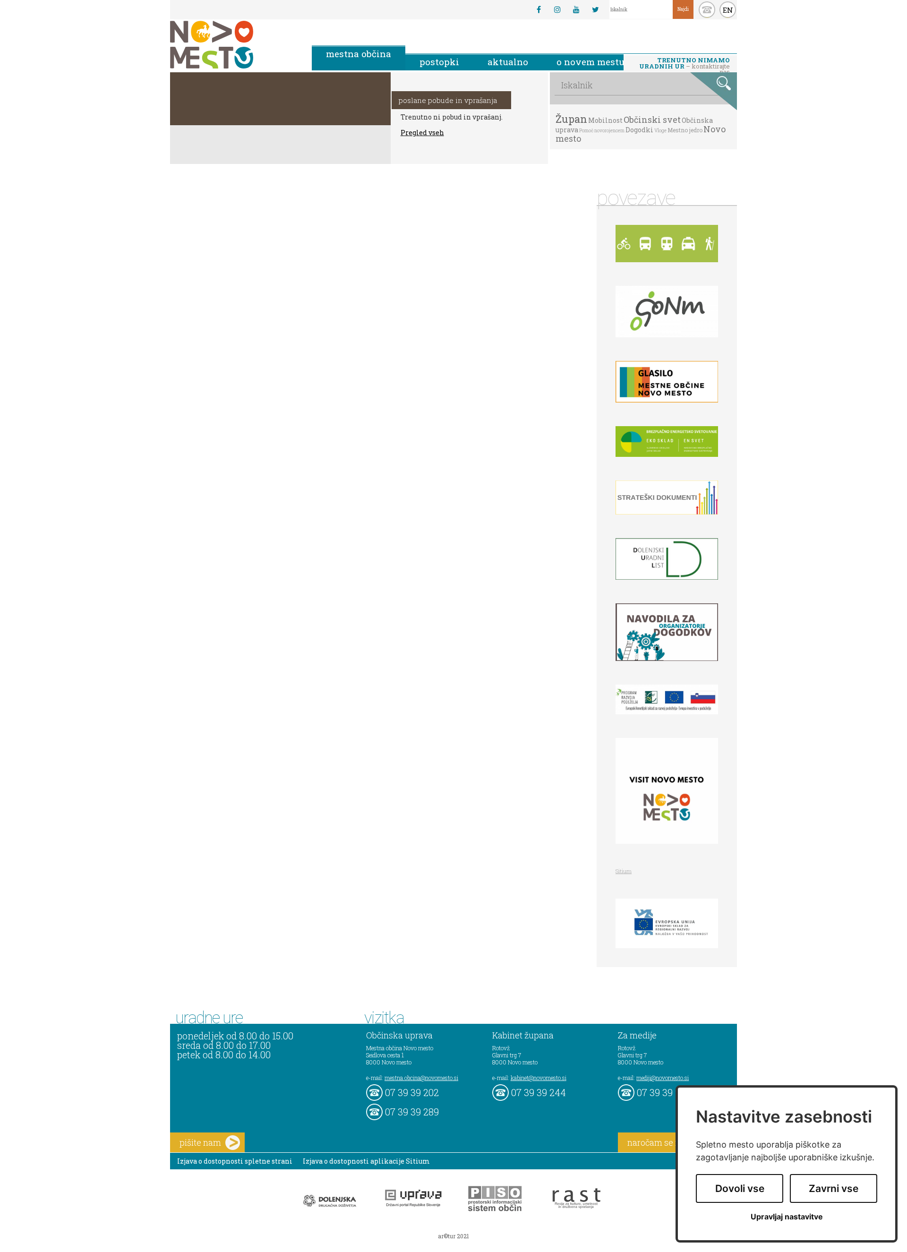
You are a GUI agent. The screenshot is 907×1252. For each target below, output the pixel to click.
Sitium (624, 871)
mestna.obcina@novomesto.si (421, 1077)
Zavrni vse (833, 1188)
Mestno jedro (684, 130)
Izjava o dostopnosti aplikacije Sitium (366, 1161)
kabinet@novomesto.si (538, 1077)
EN (728, 10)
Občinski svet (652, 119)
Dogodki (639, 129)
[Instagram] (557, 9)
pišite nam (200, 1142)
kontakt (707, 9)
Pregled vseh (422, 132)
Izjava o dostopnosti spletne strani (234, 1161)
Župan (571, 119)
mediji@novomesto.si (662, 1077)
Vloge (660, 131)
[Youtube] (576, 9)
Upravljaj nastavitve (787, 1216)
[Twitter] (595, 9)
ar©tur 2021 (453, 1236)
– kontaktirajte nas (684, 64)
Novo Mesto (234, 45)
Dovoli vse (739, 1188)
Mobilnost (605, 120)
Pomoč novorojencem (602, 131)
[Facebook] (538, 9)
